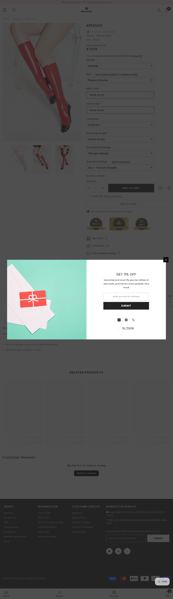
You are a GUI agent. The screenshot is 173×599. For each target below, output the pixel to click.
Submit (126, 305)
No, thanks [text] (128, 328)
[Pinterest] (126, 319)
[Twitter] (133, 319)
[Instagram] (119, 319)
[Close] (165, 259)
